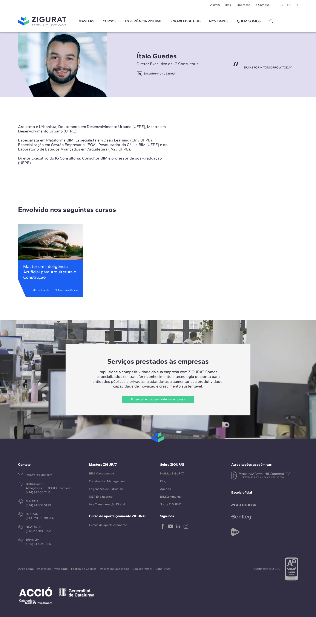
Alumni (215, 5)
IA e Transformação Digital (107, 504)
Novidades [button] (218, 21)
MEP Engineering (101, 496)
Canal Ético (162, 569)
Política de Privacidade (52, 569)
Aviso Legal (26, 569)
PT (296, 4)
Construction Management (107, 481)
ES (281, 4)
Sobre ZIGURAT (170, 504)
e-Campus (262, 5)
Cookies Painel (142, 569)
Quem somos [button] (249, 21)
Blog (228, 5)
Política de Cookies (84, 569)
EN (289, 4)
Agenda (165, 489)
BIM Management (101, 473)
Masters (86, 21)
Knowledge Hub (185, 21)
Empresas (243, 5)
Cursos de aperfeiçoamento (108, 525)
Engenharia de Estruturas (106, 489)
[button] (271, 21)
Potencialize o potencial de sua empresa (158, 399)
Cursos (109, 21)
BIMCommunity (170, 496)
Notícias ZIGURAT (172, 473)
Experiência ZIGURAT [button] (143, 21)
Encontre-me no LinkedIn (160, 73)
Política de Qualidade (114, 569)
